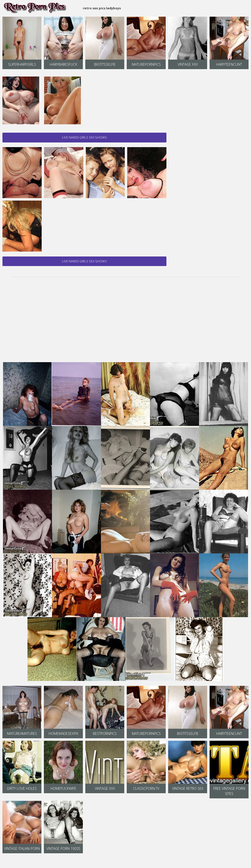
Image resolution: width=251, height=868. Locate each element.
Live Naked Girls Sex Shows (84, 137)
